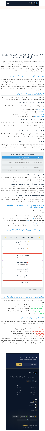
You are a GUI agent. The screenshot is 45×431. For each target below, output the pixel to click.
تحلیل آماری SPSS (33, 392)
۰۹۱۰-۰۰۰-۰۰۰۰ (31, 405)
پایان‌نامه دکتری (33, 390)
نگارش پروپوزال (33, 387)
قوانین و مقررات (29, 427)
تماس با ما (19, 395)
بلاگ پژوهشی (19, 390)
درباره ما (19, 389)
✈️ (33, 381)
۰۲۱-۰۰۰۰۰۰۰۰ (32, 402)
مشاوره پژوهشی (33, 394)
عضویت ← (19, 364)
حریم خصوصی (35, 427)
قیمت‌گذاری (19, 394)
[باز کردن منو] (8, 3)
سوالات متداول (18, 392)
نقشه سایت (24, 427)
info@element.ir (31, 408)
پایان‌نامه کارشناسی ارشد (32, 389)
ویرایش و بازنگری (33, 395)
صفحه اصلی (19, 387)
